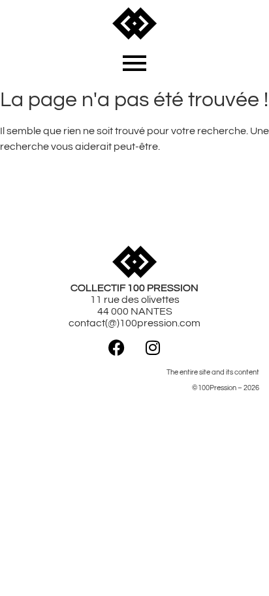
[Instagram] (152, 347)
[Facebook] (117, 347)
